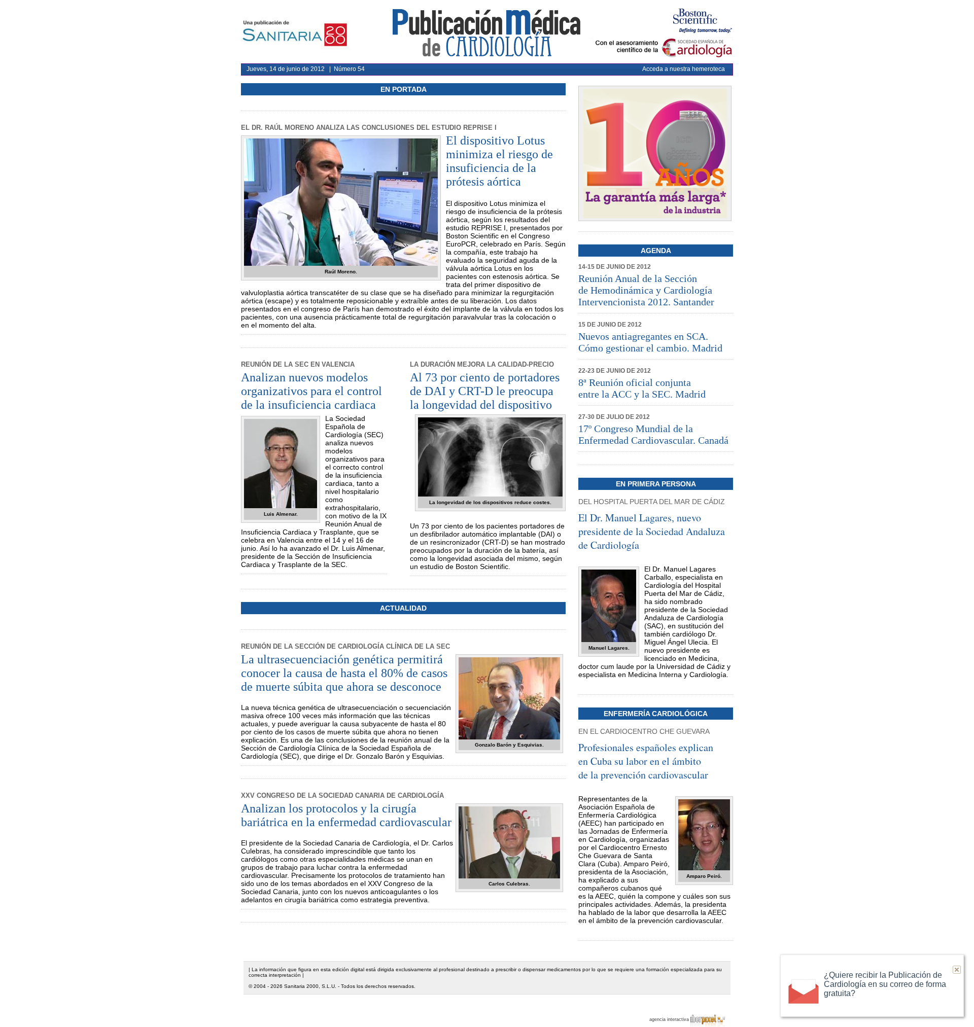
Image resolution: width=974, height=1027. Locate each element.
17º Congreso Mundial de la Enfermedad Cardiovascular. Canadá (653, 434)
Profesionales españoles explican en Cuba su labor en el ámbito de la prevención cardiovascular (645, 761)
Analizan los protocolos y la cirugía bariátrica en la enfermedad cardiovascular (346, 815)
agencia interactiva (669, 1019)
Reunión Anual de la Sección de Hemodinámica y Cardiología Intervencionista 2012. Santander (646, 290)
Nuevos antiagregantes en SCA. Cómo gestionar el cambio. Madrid (650, 342)
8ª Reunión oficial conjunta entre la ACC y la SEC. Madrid (642, 388)
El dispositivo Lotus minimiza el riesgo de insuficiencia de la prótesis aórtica (499, 161)
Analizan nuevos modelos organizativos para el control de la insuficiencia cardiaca (311, 391)
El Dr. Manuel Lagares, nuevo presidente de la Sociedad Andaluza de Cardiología (651, 531)
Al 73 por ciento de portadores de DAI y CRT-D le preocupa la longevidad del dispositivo (485, 391)
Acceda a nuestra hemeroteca (683, 69)
